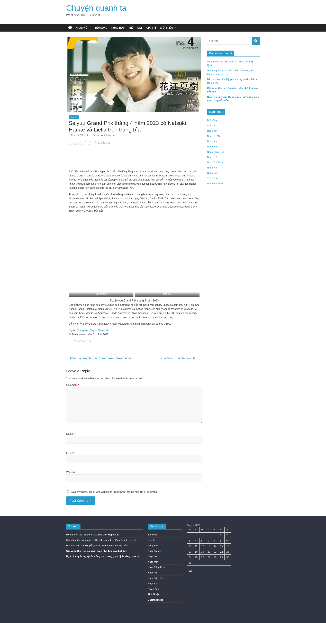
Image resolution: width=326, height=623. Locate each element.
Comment (72, 384)
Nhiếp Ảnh (212, 173)
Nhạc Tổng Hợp (215, 151)
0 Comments (110, 135)
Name (70, 433)
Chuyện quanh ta (96, 8)
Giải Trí (151, 27)
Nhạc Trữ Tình (215, 162)
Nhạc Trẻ (212, 157)
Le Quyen (94, 135)
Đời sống (101, 27)
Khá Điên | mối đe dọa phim (181, 358)
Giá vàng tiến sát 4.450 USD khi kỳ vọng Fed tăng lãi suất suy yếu (101, 540)
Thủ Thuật (135, 27)
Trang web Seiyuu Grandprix (93, 330)
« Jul (189, 570)
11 (196, 546)
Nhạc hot (212, 141)
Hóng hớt (117, 27)
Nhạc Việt (82, 27)
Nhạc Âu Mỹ (213, 136)
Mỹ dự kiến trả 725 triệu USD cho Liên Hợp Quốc (92, 534)
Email (70, 453)
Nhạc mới (212, 146)
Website (70, 472)
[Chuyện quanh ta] (70, 27)
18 (196, 551)
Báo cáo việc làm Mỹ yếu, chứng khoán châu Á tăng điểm (97, 545)
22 (221, 551)
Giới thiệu (166, 27)
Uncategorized (215, 183)
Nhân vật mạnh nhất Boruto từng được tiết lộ (98, 358)
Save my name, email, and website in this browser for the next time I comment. (114, 491)
